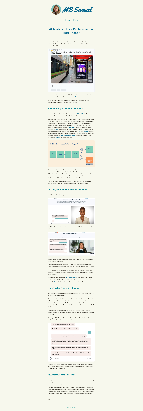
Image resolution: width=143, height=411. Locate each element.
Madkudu (57, 137)
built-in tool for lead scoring (68, 135)
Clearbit (79, 131)
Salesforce (71, 127)
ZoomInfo (85, 131)
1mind (55, 281)
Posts (75, 20)
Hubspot (56, 129)
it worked (73, 96)
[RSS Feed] (77, 407)
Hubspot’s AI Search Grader (79, 113)
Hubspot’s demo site (71, 277)
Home (67, 20)
